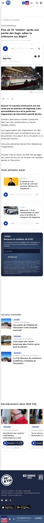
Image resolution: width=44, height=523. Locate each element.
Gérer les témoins (7, 493)
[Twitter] (8, 98)
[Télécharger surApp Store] (8, 507)
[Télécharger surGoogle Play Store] (23, 507)
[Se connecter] (41, 3)
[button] (10, 519)
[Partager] (39, 49)
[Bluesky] (6, 500)
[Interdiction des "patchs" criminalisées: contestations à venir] (14, 416)
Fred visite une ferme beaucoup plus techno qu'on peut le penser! (26, 344)
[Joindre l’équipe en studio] (31, 3)
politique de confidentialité (24, 271)
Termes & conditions (7, 491)
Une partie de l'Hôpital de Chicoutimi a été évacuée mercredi (25, 327)
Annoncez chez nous (15, 495)
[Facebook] (3, 98)
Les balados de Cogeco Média (25, 518)
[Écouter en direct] (23, 3)
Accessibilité (18, 493)
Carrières (4, 495)
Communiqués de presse (32, 493)
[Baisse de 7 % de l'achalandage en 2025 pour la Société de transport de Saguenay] (11, 210)
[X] (10, 500)
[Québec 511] (41, 479)
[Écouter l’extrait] (5, 48)
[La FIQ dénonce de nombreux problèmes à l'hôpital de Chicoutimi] (6, 357)
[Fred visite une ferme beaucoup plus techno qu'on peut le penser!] (6, 340)
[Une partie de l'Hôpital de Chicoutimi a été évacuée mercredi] (6, 323)
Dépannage (27, 491)
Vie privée (19, 491)
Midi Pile (7, 58)
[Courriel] (12, 98)
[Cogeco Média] (29, 478)
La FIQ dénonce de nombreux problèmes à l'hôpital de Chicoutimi (27, 361)
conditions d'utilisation (9, 273)
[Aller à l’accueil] (8, 5)
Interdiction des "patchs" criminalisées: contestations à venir (13, 435)
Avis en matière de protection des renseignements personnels (21, 267)
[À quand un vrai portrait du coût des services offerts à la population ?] (11, 182)
